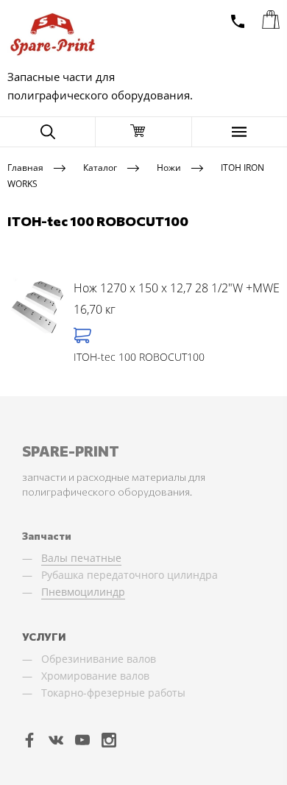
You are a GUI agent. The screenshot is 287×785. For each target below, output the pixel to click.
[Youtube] (82, 739)
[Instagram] (109, 739)
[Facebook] (29, 739)
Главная (25, 167)
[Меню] (239, 132)
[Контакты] (237, 21)
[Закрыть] (143, 132)
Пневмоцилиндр (83, 592)
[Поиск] (47, 132)
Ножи (169, 167)
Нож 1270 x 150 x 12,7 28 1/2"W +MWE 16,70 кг (177, 299)
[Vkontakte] (56, 739)
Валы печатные (81, 558)
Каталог (100, 167)
